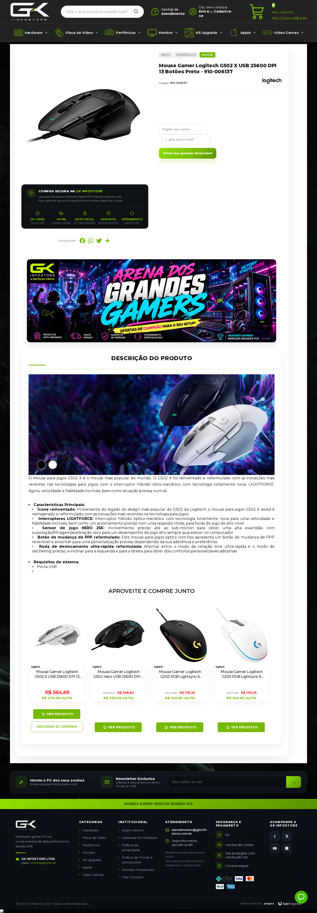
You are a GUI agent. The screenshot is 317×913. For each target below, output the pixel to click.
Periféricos (186, 55)
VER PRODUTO (60, 714)
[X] (287, 836)
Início (165, 55)
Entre (204, 11)
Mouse (207, 55)
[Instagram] (287, 848)
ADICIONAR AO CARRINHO (57, 726)
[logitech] (272, 85)
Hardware (90, 830)
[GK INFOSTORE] (30, 11)
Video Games (93, 875)
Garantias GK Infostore (139, 837)
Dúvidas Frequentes (138, 869)
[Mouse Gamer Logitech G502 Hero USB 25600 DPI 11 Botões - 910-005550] (118, 669)
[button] (301, 897)
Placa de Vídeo (94, 837)
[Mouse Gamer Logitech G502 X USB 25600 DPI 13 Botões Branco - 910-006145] (57, 669)
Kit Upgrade (92, 860)
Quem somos (132, 830)
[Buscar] (134, 11)
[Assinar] (293, 782)
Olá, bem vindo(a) (213, 7)
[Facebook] (275, 836)
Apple (87, 867)
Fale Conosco (133, 877)
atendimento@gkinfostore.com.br (189, 831)
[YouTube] (275, 848)
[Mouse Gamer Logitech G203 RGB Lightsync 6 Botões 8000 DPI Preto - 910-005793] (180, 669)
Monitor (89, 852)
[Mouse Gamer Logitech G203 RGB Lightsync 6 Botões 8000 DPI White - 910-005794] (241, 669)
